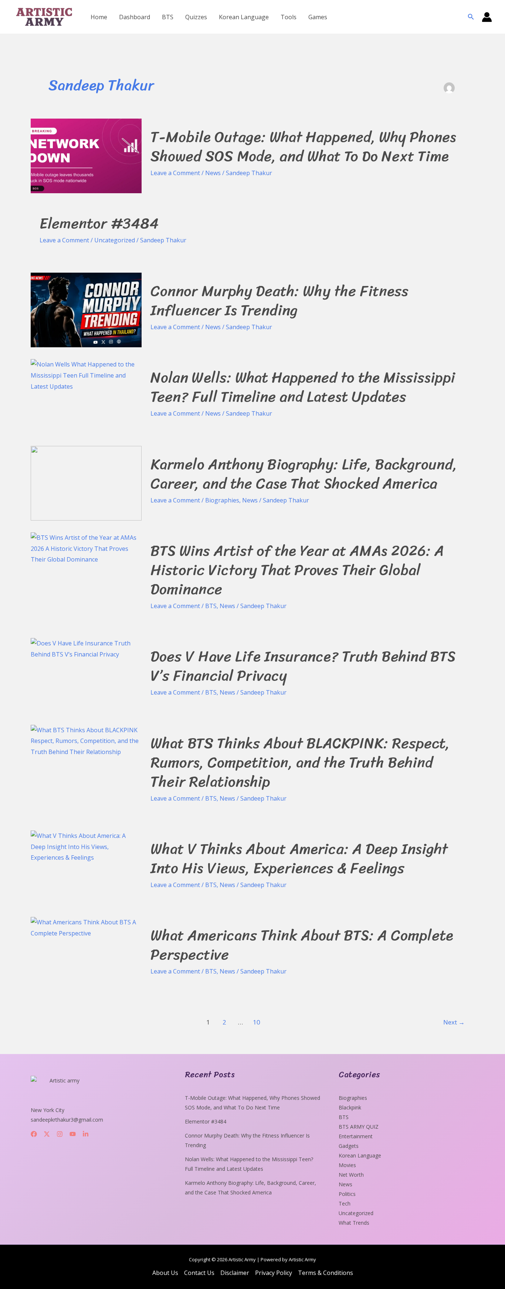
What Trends (354, 1222)
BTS (167, 17)
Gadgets (349, 1145)
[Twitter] (47, 1134)
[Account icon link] (487, 17)
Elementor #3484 (99, 223)
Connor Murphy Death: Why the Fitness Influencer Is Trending (279, 300)
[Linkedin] (85, 1134)
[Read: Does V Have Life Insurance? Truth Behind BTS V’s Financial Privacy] (86, 648)
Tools (288, 17)
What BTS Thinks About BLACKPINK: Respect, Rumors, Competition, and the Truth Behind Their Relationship (300, 762)
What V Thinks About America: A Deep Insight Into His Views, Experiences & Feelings (299, 858)
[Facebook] (34, 1134)
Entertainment (356, 1136)
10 (256, 1022)
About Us (165, 1273)
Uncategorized (114, 240)
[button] (471, 17)
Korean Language (244, 17)
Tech (344, 1203)
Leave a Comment (175, 173)
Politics (347, 1193)
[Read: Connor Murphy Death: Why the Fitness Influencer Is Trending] (86, 309)
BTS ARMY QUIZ (359, 1126)
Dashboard (134, 17)
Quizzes (196, 17)
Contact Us (199, 1273)
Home (99, 17)
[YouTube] (73, 1134)
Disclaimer (234, 1273)
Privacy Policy (273, 1273)
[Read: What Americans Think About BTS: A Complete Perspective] (86, 927)
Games (317, 17)
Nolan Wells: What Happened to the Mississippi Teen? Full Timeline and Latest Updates (302, 387)
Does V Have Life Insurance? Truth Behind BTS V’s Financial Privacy (302, 666)
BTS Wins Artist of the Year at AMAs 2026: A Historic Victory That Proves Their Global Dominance (297, 570)
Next (454, 1022)
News (213, 173)
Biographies (222, 500)
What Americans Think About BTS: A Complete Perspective (301, 945)
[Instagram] (60, 1134)
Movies (347, 1165)
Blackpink (350, 1107)
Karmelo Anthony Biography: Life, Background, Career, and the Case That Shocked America (303, 474)
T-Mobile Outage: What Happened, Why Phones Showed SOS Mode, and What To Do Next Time (303, 146)
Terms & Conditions (325, 1273)
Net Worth (351, 1174)
